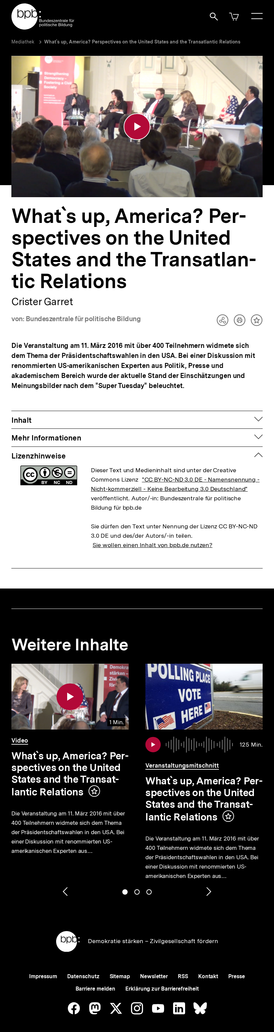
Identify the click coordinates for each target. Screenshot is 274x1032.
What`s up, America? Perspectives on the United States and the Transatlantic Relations (142, 41)
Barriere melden (96, 989)
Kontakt (208, 976)
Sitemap (120, 976)
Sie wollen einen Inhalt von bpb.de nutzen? (153, 544)
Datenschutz (83, 976)
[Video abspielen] (137, 126)
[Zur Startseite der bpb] (43, 27)
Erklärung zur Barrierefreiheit (161, 989)
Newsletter (154, 976)
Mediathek (22, 41)
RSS (183, 976)
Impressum (43, 976)
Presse (236, 976)
